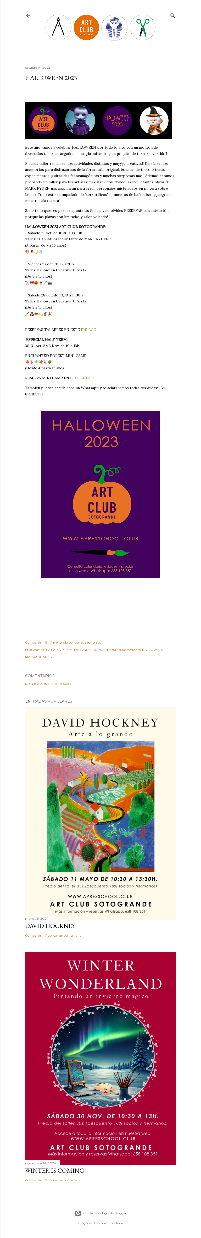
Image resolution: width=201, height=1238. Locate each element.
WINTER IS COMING (54, 1170)
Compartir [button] (33, 642)
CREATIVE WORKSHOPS (82, 650)
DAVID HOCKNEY (50, 926)
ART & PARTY (51, 650)
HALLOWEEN (152, 650)
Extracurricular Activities (122, 650)
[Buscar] (173, 14)
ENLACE (89, 329)
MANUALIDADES (38, 657)
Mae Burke (116, 1223)
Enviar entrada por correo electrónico (73, 642)
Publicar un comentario (48, 684)
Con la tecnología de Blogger (104, 1213)
